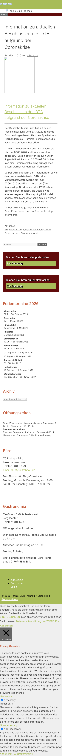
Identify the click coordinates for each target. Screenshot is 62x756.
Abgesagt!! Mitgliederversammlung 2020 (28, 229)
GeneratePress (10, 599)
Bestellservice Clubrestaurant (21, 233)
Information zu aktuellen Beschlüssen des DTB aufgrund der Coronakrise (27, 112)
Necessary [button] (6, 696)
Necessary (10, 699)
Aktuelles (10, 225)
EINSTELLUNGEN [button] (10, 616)
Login (14, 586)
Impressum (17, 579)
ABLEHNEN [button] (6, 625)
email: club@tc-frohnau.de (19, 470)
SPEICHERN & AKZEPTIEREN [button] (16, 754)
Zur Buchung (15, 263)
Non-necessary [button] (8, 725)
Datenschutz (18, 583)
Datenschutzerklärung (28, 621)
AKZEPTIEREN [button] (51, 621)
